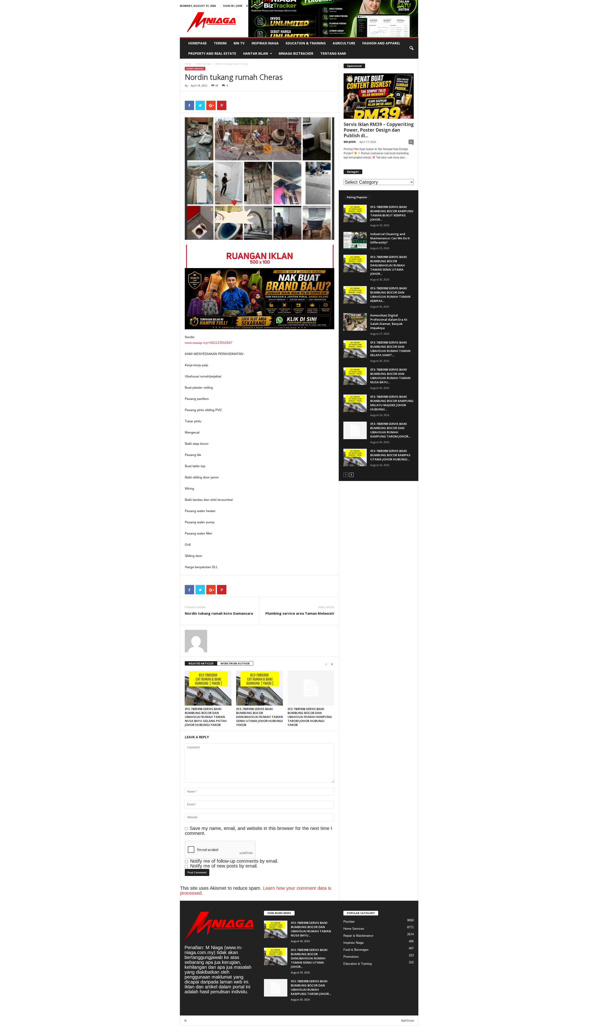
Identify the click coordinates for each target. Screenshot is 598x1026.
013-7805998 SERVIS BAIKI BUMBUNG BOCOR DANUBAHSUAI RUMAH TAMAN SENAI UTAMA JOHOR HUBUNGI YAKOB (259, 717)
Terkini (220, 43)
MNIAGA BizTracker (296, 53)
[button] (411, 48)
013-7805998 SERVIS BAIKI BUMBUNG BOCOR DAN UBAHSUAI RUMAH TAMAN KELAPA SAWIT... (390, 348)
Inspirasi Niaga (265, 43)
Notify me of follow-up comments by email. (234, 861)
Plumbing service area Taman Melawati (299, 613)
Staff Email (254, 5)
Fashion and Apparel (381, 43)
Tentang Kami (333, 53)
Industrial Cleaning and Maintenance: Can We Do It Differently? (390, 238)
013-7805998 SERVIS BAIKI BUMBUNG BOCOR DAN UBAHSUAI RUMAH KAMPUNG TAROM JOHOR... (390, 430)
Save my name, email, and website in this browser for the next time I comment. (258, 831)
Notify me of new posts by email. (224, 865)
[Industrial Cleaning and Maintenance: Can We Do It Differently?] (355, 240)
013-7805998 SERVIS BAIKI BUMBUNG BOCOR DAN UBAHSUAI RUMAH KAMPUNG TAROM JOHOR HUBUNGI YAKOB (310, 717)
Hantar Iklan (255, 53)
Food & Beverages (356, 949)
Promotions (351, 956)
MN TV (239, 43)
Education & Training (306, 43)
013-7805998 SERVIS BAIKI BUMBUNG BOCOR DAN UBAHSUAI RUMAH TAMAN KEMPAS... (390, 294)
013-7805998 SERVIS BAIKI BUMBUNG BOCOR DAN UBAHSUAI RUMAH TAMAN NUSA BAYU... (390, 375)
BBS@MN (350, 141)
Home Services (203, 63)
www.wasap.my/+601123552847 (208, 342)
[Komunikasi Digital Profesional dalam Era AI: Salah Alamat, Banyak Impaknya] (355, 322)
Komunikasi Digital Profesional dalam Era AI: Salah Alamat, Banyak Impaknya (389, 321)
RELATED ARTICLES (201, 663)
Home (188, 63)
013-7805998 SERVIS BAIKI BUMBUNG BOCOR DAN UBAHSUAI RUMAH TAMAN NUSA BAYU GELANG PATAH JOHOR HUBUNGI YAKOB (206, 717)
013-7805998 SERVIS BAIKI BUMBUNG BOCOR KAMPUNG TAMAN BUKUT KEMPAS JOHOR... (391, 213)
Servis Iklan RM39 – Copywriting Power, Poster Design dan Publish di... (379, 130)
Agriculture (344, 43)
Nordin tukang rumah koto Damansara (219, 613)
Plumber (349, 921)
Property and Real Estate (212, 53)
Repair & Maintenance (358, 935)
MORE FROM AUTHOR (235, 663)
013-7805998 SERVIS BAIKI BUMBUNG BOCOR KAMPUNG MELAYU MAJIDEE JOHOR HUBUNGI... (391, 403)
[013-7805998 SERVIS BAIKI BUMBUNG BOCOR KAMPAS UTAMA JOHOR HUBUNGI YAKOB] (355, 457)
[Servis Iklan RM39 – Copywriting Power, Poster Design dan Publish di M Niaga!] (379, 96)
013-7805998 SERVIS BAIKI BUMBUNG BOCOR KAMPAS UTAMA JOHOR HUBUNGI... (390, 455)
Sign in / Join (232, 5)
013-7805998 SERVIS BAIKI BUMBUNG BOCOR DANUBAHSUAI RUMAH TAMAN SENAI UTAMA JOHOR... (388, 265)
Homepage (197, 43)
